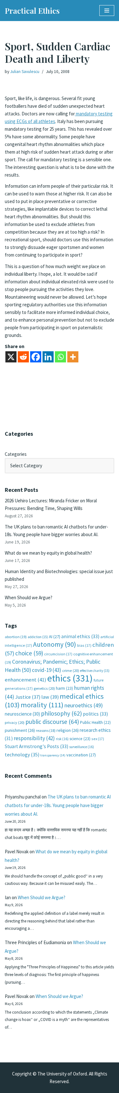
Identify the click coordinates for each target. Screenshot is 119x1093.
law (50, 697)
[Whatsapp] (60, 356)
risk (62, 739)
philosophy (61, 713)
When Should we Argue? (28, 597)
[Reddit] (23, 356)
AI (54, 636)
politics (95, 714)
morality (42, 704)
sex (97, 738)
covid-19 (46, 670)
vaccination (81, 755)
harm (64, 688)
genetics (44, 688)
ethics (70, 678)
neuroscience (22, 714)
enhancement (25, 679)
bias (84, 645)
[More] (72, 356)
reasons (46, 730)
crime (70, 670)
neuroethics (83, 705)
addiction (38, 637)
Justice (27, 697)
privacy (14, 722)
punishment (20, 730)
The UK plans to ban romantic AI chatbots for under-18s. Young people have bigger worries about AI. (58, 805)
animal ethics (80, 636)
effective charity (94, 670)
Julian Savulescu (24, 71)
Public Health (95, 722)
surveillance (81, 747)
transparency (52, 755)
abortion (16, 636)
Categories (16, 454)
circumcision (58, 654)
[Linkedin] (48, 356)
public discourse (52, 721)
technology (22, 754)
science (79, 738)
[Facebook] (35, 356)
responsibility (34, 738)
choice (29, 653)
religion (67, 730)
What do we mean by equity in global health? (48, 553)
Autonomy (54, 644)
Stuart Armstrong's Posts (36, 746)
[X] (11, 356)
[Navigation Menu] (106, 10)
